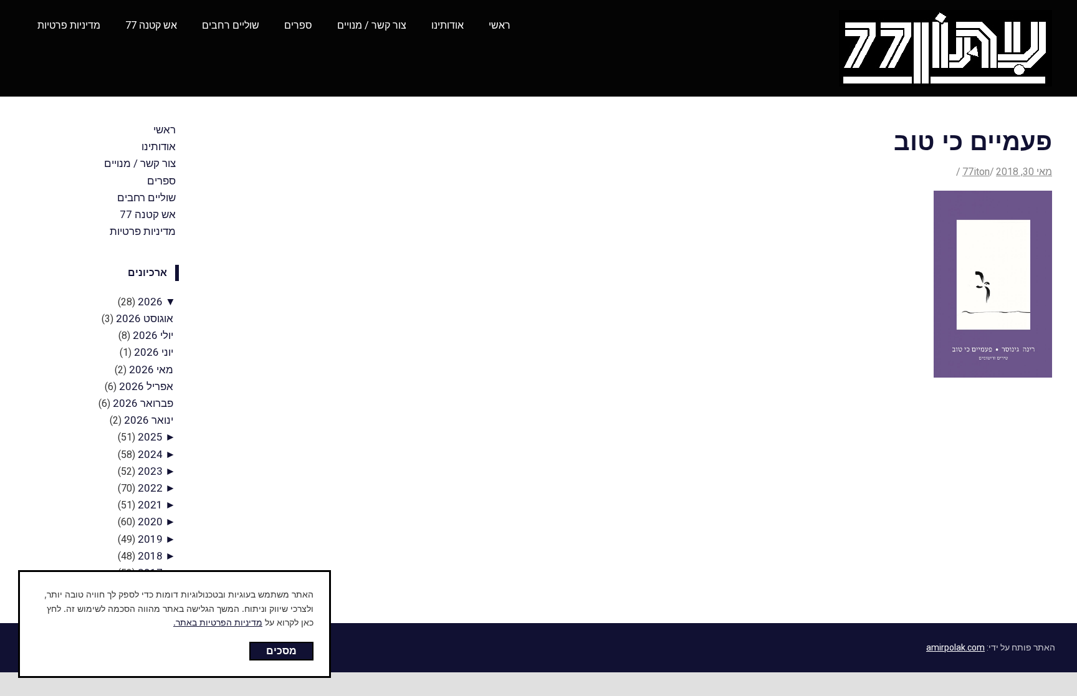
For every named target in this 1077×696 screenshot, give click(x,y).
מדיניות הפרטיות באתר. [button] (217, 622)
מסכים (281, 650)
